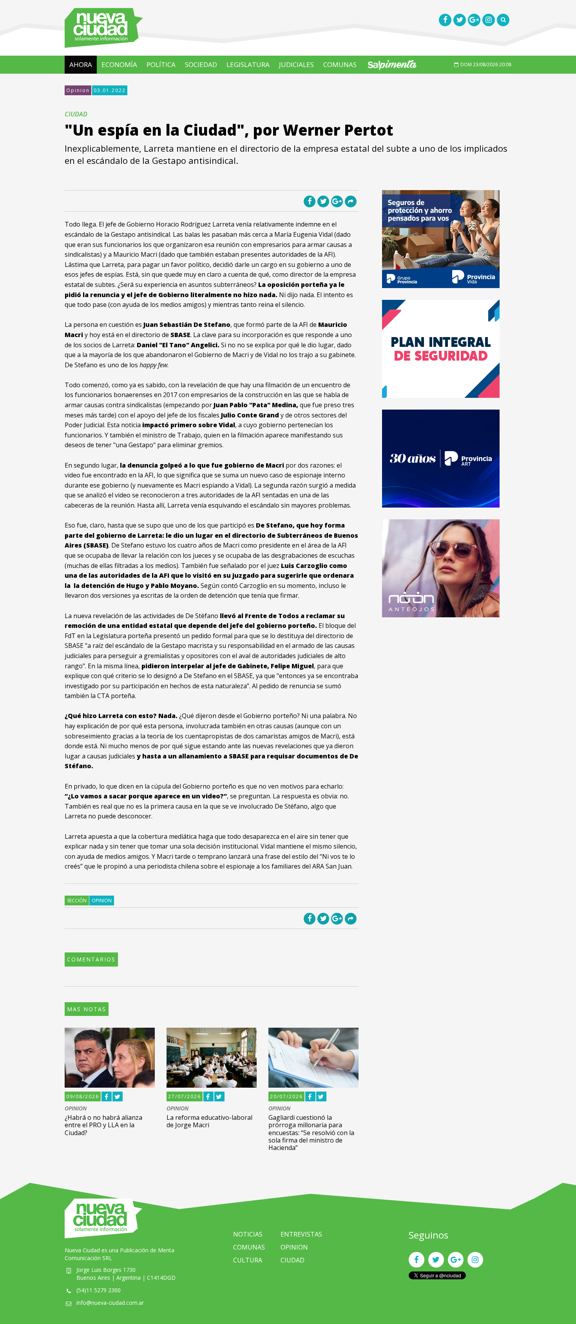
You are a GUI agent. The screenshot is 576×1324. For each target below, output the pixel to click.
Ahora (80, 64)
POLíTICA (161, 64)
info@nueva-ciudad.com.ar (110, 1302)
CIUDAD (292, 1260)
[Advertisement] (440, 684)
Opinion (78, 90)
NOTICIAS (248, 1234)
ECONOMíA (119, 64)
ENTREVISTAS (301, 1234)
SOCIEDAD (201, 64)
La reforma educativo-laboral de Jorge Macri (209, 1121)
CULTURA (247, 1260)
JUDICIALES (296, 64)
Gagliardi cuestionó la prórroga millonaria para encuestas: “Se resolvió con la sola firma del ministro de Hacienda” (311, 1132)
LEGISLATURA (248, 64)
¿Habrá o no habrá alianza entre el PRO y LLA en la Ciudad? (103, 1125)
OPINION (76, 1108)
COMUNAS (340, 64)
